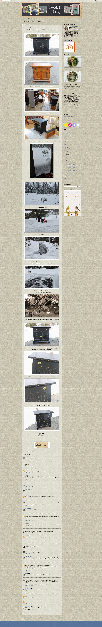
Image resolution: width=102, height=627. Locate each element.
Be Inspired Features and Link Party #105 (71, 170)
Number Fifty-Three (28, 606)
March (67, 161)
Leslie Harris (27, 535)
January (67, 175)
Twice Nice (26, 573)
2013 (66, 176)
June (66, 157)
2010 (66, 181)
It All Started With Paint (41, 439)
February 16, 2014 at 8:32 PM (29, 480)
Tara (25, 514)
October (67, 151)
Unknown (26, 475)
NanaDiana (26, 500)
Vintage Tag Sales (31, 21)
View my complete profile (67, 37)
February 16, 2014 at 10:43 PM (29, 505)
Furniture (26, 451)
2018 (66, 141)
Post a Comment (26, 612)
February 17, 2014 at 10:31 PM (29, 560)
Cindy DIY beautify (28, 588)
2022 (66, 135)
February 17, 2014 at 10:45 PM (29, 570)
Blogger (55, 624)
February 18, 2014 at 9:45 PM (29, 597)
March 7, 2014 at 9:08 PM (28, 610)
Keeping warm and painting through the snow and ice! (73, 171)
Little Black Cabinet (68, 168)
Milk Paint (29, 451)
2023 (66, 134)
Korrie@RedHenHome (28, 550)
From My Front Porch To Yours (41, 437)
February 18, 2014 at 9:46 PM (29, 603)
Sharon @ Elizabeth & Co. (29, 450)
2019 (66, 140)
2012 (66, 178)
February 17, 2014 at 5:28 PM (29, 547)
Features (39, 21)
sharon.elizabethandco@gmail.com (69, 116)
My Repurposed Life (28, 563)
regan (26, 456)
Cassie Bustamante (27, 489)
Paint (31, 451)
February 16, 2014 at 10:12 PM (29, 497)
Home (24, 21)
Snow (33, 451)
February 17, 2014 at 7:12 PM (29, 553)
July (66, 155)
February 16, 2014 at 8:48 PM (29, 486)
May (66, 158)
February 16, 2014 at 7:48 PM (29, 466)
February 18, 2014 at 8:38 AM (29, 585)
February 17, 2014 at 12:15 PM (29, 542)
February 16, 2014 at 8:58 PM (29, 492)
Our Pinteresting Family (28, 469)
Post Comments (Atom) (28, 619)
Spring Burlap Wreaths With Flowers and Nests (72, 165)
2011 (66, 179)
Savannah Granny (27, 508)
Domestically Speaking (41, 435)
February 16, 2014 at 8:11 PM (29, 472)
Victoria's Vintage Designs (29, 483)
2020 (66, 138)
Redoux (42, 438)
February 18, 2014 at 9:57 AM (29, 592)
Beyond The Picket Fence (41, 436)
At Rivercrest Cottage (28, 495)
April (67, 160)
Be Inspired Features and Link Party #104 (71, 173)
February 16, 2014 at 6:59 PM (29, 460)
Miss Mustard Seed (42, 434)
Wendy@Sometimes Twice (29, 545)
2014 (66, 147)
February (67, 163)
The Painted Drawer (28, 556)
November (67, 150)
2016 (66, 144)
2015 (66, 145)
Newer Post (24, 617)
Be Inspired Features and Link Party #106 (71, 167)
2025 (66, 131)
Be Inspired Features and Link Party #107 (71, 164)
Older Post (60, 617)
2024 (66, 132)
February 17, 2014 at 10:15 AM (29, 520)
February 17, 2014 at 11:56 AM (29, 532)
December (67, 148)
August (67, 154)
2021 (66, 137)
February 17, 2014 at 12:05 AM (29, 511)
